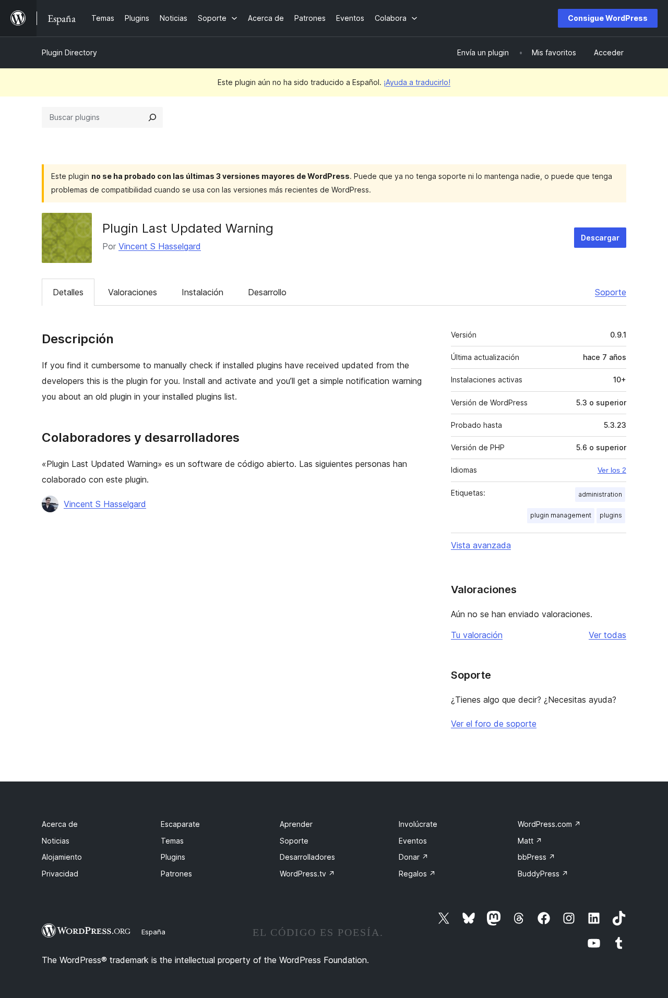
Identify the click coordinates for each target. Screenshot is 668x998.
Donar (413, 856)
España (153, 932)
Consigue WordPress (608, 18)
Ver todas (607, 635)
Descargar (600, 237)
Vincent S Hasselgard (159, 246)
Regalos (417, 873)
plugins (611, 515)
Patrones (176, 873)
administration (600, 494)
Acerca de (60, 824)
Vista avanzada (481, 545)
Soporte (610, 292)
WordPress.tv (307, 873)
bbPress (536, 856)
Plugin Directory (69, 52)
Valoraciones (132, 292)
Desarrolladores (307, 856)
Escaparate (180, 824)
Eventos (413, 840)
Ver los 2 (612, 470)
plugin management (560, 515)
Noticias (55, 840)
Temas (172, 840)
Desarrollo (267, 292)
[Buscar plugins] (152, 117)
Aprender (296, 824)
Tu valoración (477, 635)
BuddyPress (543, 873)
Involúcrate (418, 824)
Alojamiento (62, 856)
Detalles (68, 292)
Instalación (202, 292)
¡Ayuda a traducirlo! (417, 82)
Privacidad (60, 873)
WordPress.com (549, 824)
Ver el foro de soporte (493, 723)
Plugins (173, 856)
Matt (530, 840)
